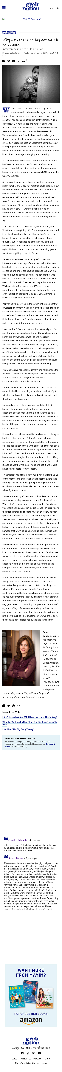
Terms (46, 1059)
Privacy (37, 1059)
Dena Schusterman (13, 53)
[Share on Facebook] (3, 61)
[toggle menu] (4, 7)
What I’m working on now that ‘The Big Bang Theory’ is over (29, 723)
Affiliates (26, 1059)
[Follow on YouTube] (39, 1053)
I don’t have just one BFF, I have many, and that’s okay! (29, 717)
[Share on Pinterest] (13, 61)
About (15, 1059)
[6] (23, 61)
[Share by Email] (18, 61)
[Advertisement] (31, 939)
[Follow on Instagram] (28, 1053)
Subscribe (55, 8)
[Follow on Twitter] (33, 1053)
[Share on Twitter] (8, 61)
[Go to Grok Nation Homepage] (31, 6)
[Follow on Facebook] (22, 1053)
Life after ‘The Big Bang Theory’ (18, 729)
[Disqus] (30, 792)
